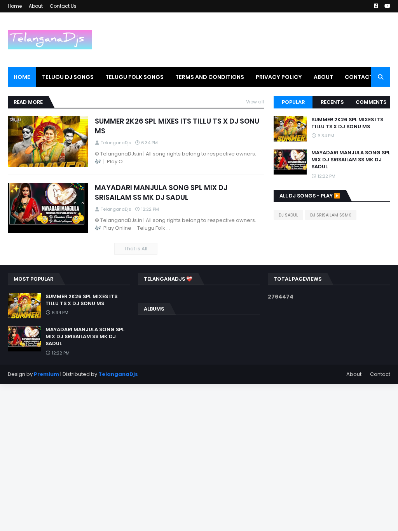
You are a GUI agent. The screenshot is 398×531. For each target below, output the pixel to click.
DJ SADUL (288, 215)
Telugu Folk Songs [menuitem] (134, 77)
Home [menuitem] (22, 77)
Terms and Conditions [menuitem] (209, 77)
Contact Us (63, 6)
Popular (293, 102)
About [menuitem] (323, 77)
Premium (46, 374)
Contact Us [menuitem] (363, 77)
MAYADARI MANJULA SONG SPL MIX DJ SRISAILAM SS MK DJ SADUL (161, 192)
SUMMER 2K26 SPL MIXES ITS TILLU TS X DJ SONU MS (177, 126)
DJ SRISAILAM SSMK (330, 215)
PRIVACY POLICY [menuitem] (279, 77)
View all (255, 101)
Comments (371, 102)
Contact (380, 374)
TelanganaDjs (118, 374)
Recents (332, 102)
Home (15, 6)
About (36, 6)
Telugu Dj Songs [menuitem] (68, 77)
